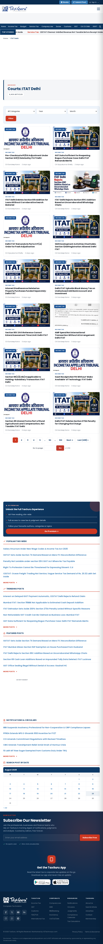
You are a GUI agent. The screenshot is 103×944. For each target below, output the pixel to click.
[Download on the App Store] (60, 882)
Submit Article (91, 907)
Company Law (47, 26)
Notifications (72, 903)
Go (60, 448)
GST (76, 26)
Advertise (89, 911)
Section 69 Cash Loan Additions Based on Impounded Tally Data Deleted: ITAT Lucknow (47, 659)
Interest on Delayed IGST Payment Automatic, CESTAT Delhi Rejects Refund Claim (44, 596)
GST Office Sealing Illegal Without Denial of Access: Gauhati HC (35, 665)
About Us (89, 903)
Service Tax (34, 26)
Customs (67, 26)
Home (3, 26)
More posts (9, 582)
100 (60, 440)
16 (93, 789)
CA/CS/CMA (54, 918)
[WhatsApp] (11, 918)
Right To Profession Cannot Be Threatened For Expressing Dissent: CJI (38, 567)
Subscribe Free (90, 837)
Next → (70, 440)
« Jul (5, 808)
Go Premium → (52, 531)
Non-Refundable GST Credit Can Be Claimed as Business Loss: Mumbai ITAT (41, 615)
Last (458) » (83, 440)
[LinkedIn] (24, 912)
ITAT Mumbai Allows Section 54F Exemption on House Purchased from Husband (43, 647)
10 (10, 789)
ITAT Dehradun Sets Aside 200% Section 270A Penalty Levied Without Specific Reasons (46, 608)
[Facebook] (5, 912)
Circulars (71, 907)
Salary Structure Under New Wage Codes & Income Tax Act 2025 (35, 548)
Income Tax (12, 26)
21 (65, 793)
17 (10, 793)
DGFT (95, 26)
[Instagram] (5, 918)
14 (65, 789)
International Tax (38, 918)
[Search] (100, 26)
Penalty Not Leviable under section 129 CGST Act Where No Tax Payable (39, 561)
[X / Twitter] (11, 912)
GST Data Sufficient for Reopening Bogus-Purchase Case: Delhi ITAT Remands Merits (45, 621)
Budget (23, 26)
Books (66, 2)
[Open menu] (98, 9)
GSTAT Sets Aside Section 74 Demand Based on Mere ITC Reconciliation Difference (44, 555)
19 (38, 793)
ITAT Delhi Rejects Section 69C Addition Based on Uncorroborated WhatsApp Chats (45, 653)
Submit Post (80, 2)
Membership (91, 918)
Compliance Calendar (72, 916)
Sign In (94, 2)
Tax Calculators (73, 921)
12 (38, 789)
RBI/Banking (54, 911)
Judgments (72, 911)
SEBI (51, 907)
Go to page (38, 448)
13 (51, 789)
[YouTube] (18, 912)
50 (50, 440)
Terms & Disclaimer (92, 932)
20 (51, 793)
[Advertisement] (51, 59)
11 (24, 789)
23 (93, 793)
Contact (89, 915)
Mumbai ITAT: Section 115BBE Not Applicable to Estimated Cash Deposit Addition (43, 602)
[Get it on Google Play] (42, 882)
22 (79, 793)
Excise (58, 26)
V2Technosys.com (50, 932)
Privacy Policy (77, 932)
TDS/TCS (34, 915)
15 (79, 789)
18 (24, 793)
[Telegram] (18, 918)
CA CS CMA (85, 26)
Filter (10, 118)
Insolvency (53, 915)
